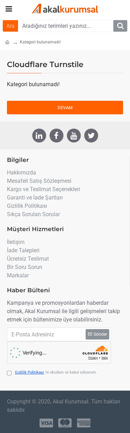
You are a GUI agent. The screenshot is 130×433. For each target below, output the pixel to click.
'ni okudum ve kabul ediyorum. (56, 372)
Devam (65, 107)
